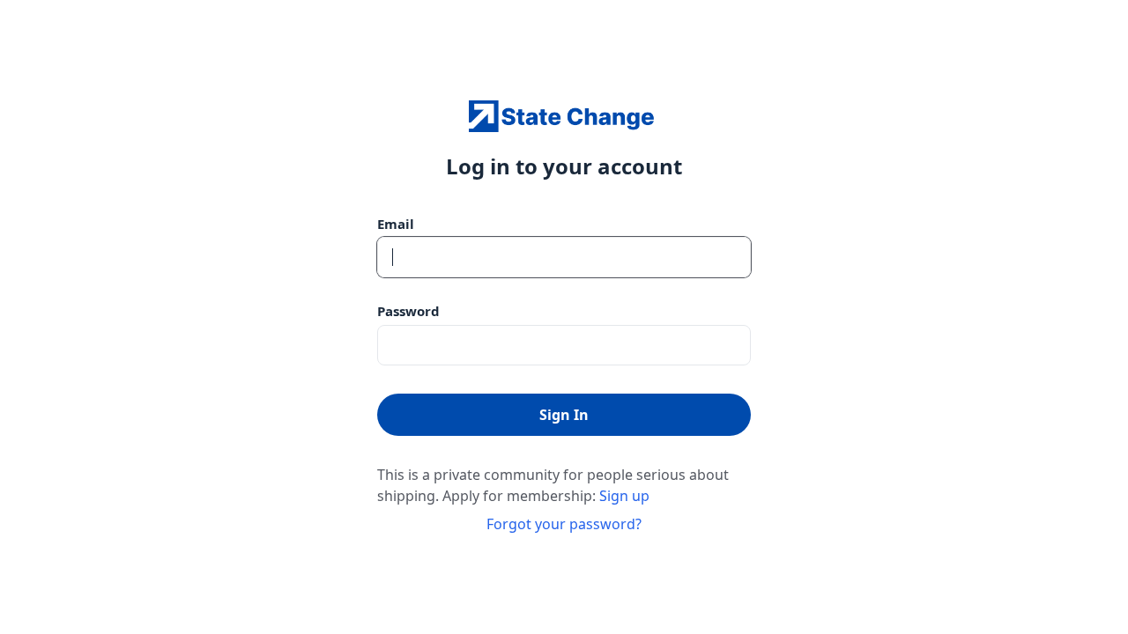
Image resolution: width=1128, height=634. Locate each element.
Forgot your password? (564, 524)
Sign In (564, 414)
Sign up (624, 495)
